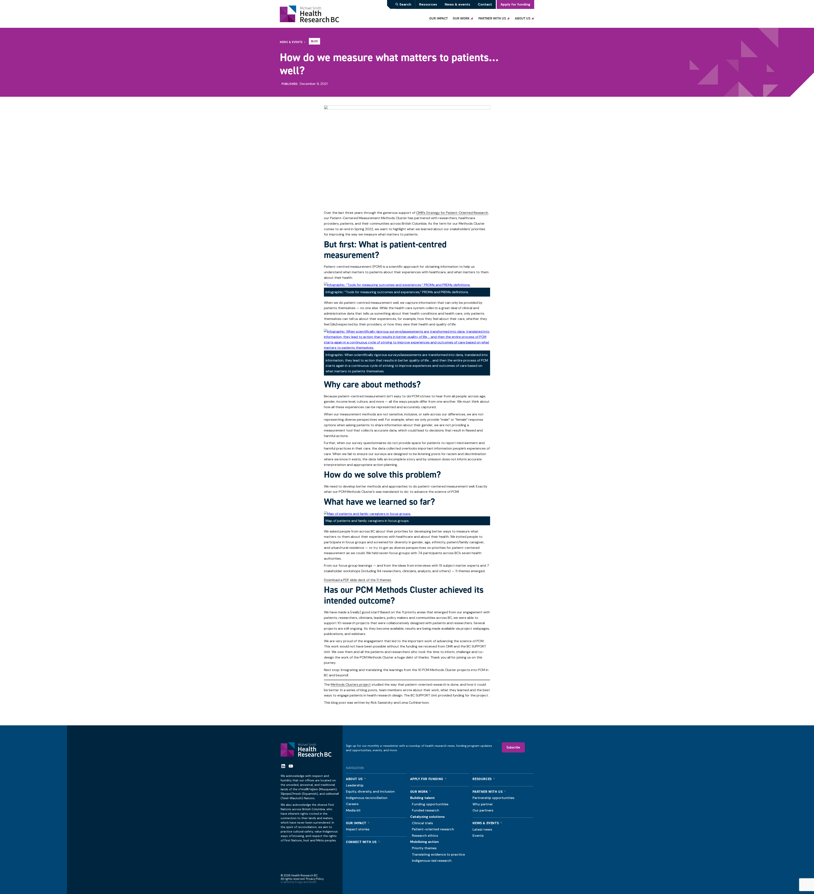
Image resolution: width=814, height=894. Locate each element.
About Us (522, 18)
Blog (314, 41)
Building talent (422, 798)
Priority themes (424, 848)
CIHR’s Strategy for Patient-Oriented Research (452, 212)
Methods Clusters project (351, 684)
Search (405, 4)
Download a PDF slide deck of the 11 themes (357, 580)
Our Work (461, 18)
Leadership (355, 785)
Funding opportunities (430, 804)
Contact (485, 4)
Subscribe (513, 747)
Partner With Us (492, 18)
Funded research (425, 810)
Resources (428, 4)
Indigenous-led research (432, 860)
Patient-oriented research (433, 829)
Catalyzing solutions (427, 816)
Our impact (356, 823)
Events (478, 835)
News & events (457, 4)
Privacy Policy (314, 879)
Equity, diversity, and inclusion (370, 791)
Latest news (482, 829)
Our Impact (438, 18)
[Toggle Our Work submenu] (472, 17)
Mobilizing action (424, 841)
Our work (419, 791)
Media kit (353, 810)
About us (354, 779)
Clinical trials (422, 823)
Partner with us (488, 791)
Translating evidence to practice (438, 854)
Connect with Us (361, 842)
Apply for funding (515, 4)
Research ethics (425, 835)
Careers (352, 804)
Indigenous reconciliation (366, 798)
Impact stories (357, 829)
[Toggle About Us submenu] (533, 17)
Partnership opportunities (493, 798)
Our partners (483, 810)
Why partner (483, 804)
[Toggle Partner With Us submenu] (509, 17)
